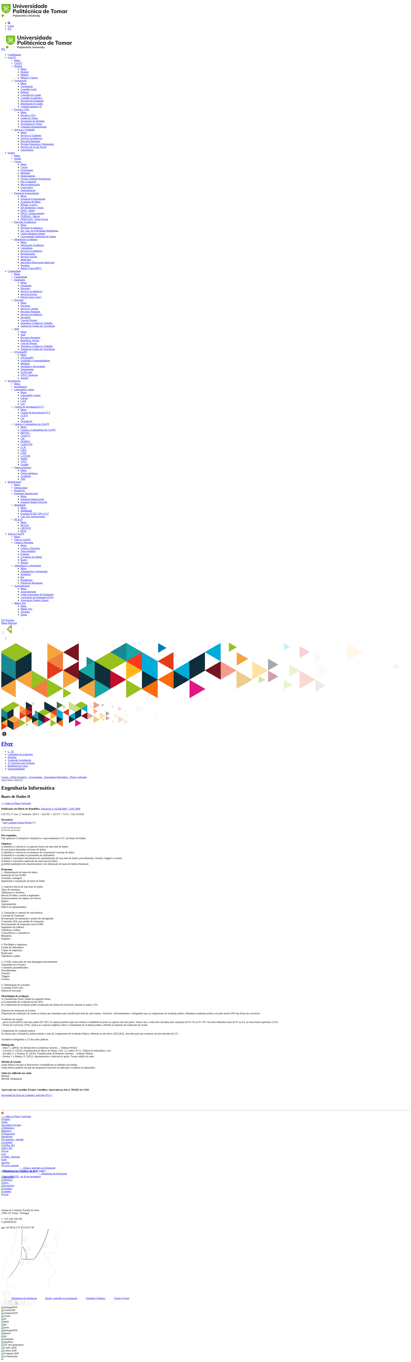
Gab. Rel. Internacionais (33, 516)
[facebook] (4, 1304)
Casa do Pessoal (29, 320)
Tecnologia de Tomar (31, 124)
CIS (23, 438)
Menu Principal (9, 623)
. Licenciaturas (35, 777)
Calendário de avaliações (20, 754)
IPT (3, 49)
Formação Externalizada (26, 193)
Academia (26, 476)
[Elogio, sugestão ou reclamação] (10, 1165)
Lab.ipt (24, 398)
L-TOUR (25, 456)
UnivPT (12, 57)
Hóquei (24, 562)
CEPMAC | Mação (30, 216)
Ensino (11, 152)
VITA (24, 461)
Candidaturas (14, 54)
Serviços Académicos (31, 138)
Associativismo (22, 585)
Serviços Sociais (29, 256)
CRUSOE (26, 528)
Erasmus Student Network (34, 502)
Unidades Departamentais (34, 126)
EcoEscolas (26, 372)
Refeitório (26, 574)
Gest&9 (24, 464)
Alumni (24, 378)
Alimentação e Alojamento (27, 565)
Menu (17, 60)
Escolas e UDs (21, 109)
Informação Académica (26, 239)
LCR (23, 447)
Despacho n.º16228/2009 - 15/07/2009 (60, 808)
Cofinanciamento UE (31, 106)
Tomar (24, 614)
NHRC (24, 458)
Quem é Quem (121, 1298)
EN (9, 28)
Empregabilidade (16, 768)
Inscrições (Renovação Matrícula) (38, 262)
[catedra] (6, 1191)
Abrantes (25, 611)
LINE (23, 453)
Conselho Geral (28, 89)
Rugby (24, 559)
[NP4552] (6, 1180)
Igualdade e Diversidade (33, 366)
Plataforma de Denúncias (24, 1298)
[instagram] (10, 1304)
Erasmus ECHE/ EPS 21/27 (35, 513)
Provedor (25, 288)
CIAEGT (25, 435)
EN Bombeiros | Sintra (32, 207)
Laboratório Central (24, 389)
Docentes (19, 300)
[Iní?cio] (35, 17)
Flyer (7, 743)
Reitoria (25, 92)
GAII (23, 401)
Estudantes (19, 279)
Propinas (25, 265)
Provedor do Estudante (32, 100)
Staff (16, 329)
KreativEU (19, 490)
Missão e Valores (29, 77)
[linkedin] (22, 1304)
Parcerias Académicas (25, 222)
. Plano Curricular (78, 777)
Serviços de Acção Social (33, 147)
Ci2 (22, 418)
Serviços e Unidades (24, 129)
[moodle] (2, 1113)
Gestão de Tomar (29, 118)
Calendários (27, 248)
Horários (12, 757)
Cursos (17, 161)
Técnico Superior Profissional (36, 178)
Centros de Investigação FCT (29, 406)
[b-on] (5, 1194)
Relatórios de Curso (18, 766)
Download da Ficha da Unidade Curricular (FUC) (26, 1095)
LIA (23, 404)
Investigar (26, 317)
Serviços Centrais (29, 308)
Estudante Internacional (26, 493)
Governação (20, 80)
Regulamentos (28, 253)
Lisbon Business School (33, 233)
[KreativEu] (7, 1185)
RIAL (24, 531)
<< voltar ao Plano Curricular (16, 803)
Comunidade (14, 271)
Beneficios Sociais (30, 340)
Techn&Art (26, 421)
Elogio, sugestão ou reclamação (61, 1298)
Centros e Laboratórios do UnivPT (31, 424)
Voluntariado (27, 369)
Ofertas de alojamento (32, 583)
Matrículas (26, 259)
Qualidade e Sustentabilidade (35, 360)
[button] (2, 1359)
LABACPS (26, 444)
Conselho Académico (31, 98)
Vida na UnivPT (16, 533)
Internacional (14, 482)
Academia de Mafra (31, 201)
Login (11, 26)
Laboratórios (27, 150)
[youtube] (16, 1304)
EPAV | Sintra (28, 210)
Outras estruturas (22, 467)
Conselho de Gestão (31, 95)
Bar (22, 577)
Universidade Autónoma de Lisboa (38, 236)
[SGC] (5, 1182)
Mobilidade (20, 505)
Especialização (28, 190)
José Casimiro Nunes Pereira (17, 822)
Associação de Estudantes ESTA (37, 597)
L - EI (11, 751)
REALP (18, 519)
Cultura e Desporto (23, 542)
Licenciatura (27, 170)
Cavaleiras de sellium (31, 557)
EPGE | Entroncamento (32, 213)
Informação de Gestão (32, 103)
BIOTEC (25, 432)
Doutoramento (28, 176)
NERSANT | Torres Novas (34, 219)
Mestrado (25, 173)
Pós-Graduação (28, 181)
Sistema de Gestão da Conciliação (38, 326)
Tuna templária (28, 551)
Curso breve (27, 187)
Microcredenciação (30, 184)
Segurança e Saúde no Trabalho (37, 323)
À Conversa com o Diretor (21, 763)
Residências (27, 580)
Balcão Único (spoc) (31, 297)
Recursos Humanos (30, 141)
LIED (23, 450)
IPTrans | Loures (29, 204)
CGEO (24, 415)
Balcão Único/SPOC (31, 268)
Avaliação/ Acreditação (19, 760)
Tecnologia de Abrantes (32, 121)
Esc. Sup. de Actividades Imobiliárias (39, 230)
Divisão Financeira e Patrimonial (37, 144)
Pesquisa (9, 620)
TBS (23, 479)
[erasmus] (6, 1188)
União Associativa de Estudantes (37, 594)
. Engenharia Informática (55, 777)
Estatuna (25, 554)
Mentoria (25, 363)
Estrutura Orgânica (95, 1298)
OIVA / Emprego (29, 375)
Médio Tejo (20, 603)
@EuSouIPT (20, 352)
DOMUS (25, 441)
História (18, 66)
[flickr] (28, 1304)
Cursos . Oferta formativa (14, 777)
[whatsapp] (34, 1304)
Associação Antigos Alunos (34, 600)
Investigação (14, 380)
